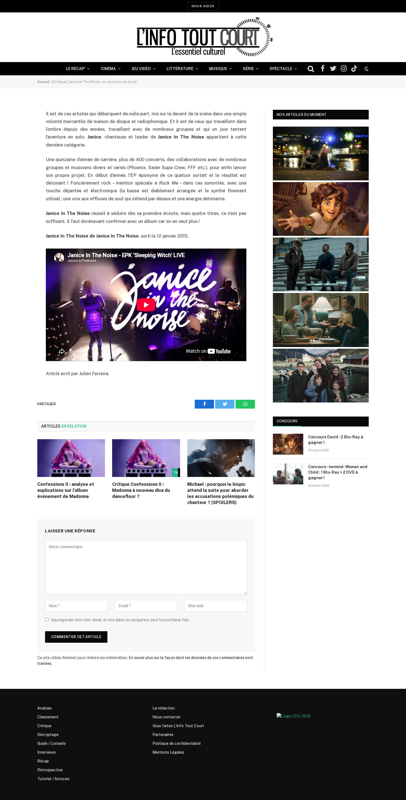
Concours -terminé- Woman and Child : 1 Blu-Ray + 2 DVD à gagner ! (337, 472)
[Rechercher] (311, 69)
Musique (218, 68)
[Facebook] (17, 128)
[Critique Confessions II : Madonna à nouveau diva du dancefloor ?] (146, 458)
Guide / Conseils (51, 743)
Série (248, 68)
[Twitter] (17, 142)
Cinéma (108, 68)
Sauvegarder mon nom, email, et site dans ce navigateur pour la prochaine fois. (120, 620)
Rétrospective (50, 770)
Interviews (46, 752)
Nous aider (203, 6)
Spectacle (281, 68)
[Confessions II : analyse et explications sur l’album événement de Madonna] (71, 458)
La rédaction (163, 708)
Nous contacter (166, 717)
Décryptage (48, 734)
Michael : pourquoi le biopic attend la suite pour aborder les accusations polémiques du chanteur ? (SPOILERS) (220, 493)
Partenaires (162, 734)
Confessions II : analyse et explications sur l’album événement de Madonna (65, 490)
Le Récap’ (75, 68)
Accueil (43, 82)
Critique (44, 726)
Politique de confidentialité (176, 743)
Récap (43, 761)
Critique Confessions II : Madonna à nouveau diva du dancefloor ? (141, 490)
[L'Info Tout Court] (203, 37)
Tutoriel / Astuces (53, 779)
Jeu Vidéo (141, 68)
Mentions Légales (168, 752)
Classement (48, 717)
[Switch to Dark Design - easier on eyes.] (366, 68)
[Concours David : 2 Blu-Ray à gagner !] (288, 444)
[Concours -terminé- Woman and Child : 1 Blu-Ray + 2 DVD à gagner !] (288, 473)
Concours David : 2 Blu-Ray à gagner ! (335, 440)
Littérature (180, 68)
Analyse (44, 708)
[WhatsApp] (17, 156)
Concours (287, 421)
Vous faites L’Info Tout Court (178, 726)
